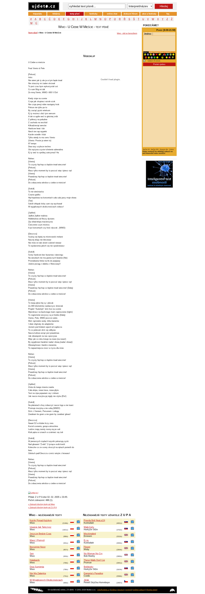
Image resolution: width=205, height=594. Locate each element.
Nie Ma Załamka (38, 573)
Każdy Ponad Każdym (41, 520)
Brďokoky (88, 567)
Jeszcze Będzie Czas (40, 533)
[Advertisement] (82, 45)
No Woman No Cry (93, 553)
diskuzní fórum (131, 14)
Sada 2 (151, 52)
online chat (112, 14)
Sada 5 (167, 52)
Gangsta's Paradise (93, 573)
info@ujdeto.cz (103, 590)
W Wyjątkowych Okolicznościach (46, 580)
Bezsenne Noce (37, 547)
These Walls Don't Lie (94, 560)
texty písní (75, 14)
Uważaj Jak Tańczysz (40, 527)
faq (167, 14)
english (129, 590)
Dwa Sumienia (37, 567)
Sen (32, 553)
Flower (87, 547)
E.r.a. (86, 540)
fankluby (93, 14)
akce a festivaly (149, 14)
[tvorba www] (152, 590)
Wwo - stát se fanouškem (127, 33)
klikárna (56, 14)
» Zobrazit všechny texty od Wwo (41, 504)
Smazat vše (164, 149)
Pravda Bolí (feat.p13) (94, 520)
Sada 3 (157, 52)
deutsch (121, 590)
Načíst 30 (146, 149)
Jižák (86, 580)
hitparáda (37, 14)
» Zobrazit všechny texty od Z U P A (42, 507)
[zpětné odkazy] (139, 590)
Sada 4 (162, 52)
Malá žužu (89, 527)
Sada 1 (146, 52)
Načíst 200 (155, 149)
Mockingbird (90, 533)
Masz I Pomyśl (37, 540)
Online (171, 149)
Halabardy (35, 560)
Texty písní (32, 33)
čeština (113, 590)
